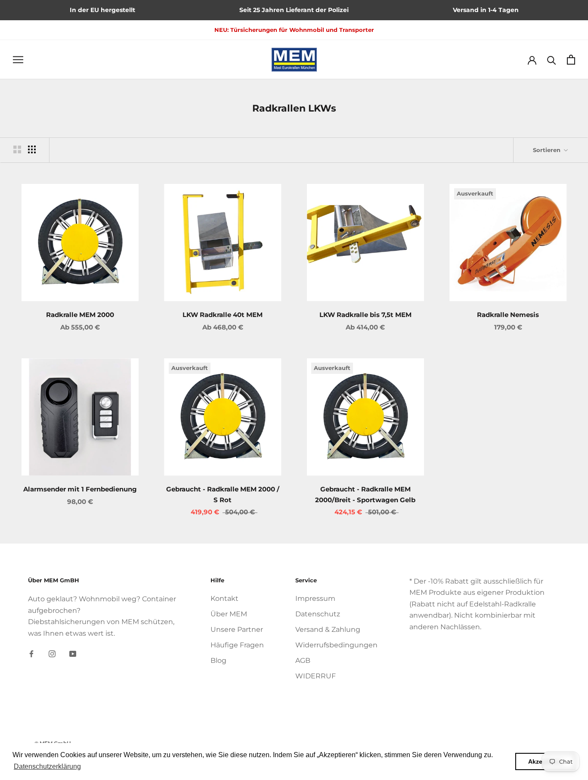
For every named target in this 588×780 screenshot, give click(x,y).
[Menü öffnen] (18, 59)
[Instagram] (52, 653)
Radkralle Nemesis (508, 315)
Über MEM (228, 614)
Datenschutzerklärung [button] (47, 766)
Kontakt (224, 598)
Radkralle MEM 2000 (80, 315)
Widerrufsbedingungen (336, 645)
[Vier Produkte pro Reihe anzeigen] (32, 149)
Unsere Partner (236, 629)
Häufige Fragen (237, 645)
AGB (302, 660)
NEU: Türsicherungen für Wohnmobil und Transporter (294, 29)
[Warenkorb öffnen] (571, 60)
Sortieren (547, 149)
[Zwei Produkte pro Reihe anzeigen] (17, 149)
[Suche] (551, 59)
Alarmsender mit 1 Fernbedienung (80, 489)
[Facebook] (31, 653)
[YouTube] (72, 653)
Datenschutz (317, 614)
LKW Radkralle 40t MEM (223, 315)
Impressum (315, 598)
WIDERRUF (315, 676)
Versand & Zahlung (327, 629)
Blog (218, 660)
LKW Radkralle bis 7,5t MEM (365, 315)
